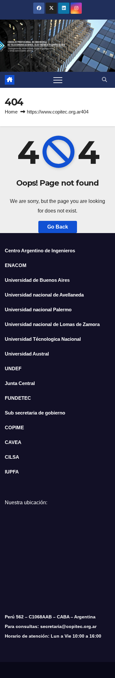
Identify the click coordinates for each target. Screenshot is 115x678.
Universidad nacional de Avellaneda (44, 294)
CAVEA (13, 442)
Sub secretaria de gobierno (35, 412)
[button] (104, 79)
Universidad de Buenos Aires (37, 280)
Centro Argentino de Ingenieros (40, 250)
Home (11, 111)
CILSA (12, 457)
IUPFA (12, 471)
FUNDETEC (18, 398)
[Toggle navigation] (57, 79)
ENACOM (16, 265)
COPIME (14, 427)
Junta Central (20, 383)
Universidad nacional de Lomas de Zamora (52, 324)
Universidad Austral (27, 353)
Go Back (57, 227)
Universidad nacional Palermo (38, 309)
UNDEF (13, 368)
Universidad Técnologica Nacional (43, 339)
